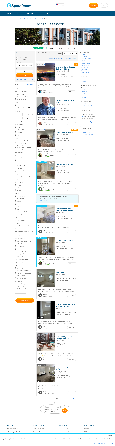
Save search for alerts (68, 58)
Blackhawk (84, 56)
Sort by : (60, 53)
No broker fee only (22, 99)
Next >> (75, 399)
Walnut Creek (85, 72)
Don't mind (20, 268)
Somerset (84, 69)
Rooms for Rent (22, 57)
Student (19, 201)
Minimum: (18, 114)
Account (39, 13)
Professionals (20, 198)
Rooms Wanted (22, 59)
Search (10, 13)
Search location (20, 62)
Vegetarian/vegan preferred (24, 225)
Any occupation (21, 196)
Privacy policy (37, 432)
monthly (26, 94)
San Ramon (84, 67)
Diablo (83, 62)
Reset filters (30, 84)
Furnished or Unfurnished (24, 166)
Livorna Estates (85, 63)
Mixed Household (22, 211)
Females (19, 185)
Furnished (19, 168)
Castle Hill (84, 60)
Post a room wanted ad (65, 432)
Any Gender (20, 204)
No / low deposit (21, 289)
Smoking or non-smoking (24, 241)
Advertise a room (63, 428)
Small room (20, 160)
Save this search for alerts (25, 79)
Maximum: (18, 118)
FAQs (85, 432)
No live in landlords (22, 278)
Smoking (19, 243)
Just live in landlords (22, 275)
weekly (19, 94)
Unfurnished (20, 171)
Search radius (20, 69)
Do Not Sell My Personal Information (103, 443)
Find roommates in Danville (88, 105)
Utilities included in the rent (24, 96)
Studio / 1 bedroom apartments (22, 144)
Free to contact (21, 286)
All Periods (20, 124)
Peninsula (84, 95)
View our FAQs (87, 132)
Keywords (17, 292)
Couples (19, 190)
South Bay (84, 91)
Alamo (83, 54)
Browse (20, 13)
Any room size (21, 155)
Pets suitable (20, 249)
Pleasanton (84, 81)
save (64, 410)
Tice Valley (84, 71)
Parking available (21, 254)
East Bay (83, 93)
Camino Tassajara (86, 58)
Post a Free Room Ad (87, 103)
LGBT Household (21, 223)
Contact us (87, 428)
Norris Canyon (85, 65)
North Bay (84, 97)
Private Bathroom (21, 163)
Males (18, 187)
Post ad (30, 13)
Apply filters (25, 300)
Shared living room (22, 251)
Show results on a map (54, 58)
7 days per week (21, 127)
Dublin (83, 79)
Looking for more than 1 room (25, 176)
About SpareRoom (12, 428)
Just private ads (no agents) (24, 270)
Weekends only (21, 132)
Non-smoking (20, 246)
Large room (20, 157)
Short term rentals (22, 135)
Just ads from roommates (24, 273)
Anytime (19, 105)
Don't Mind (20, 182)
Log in (104, 5)
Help (49, 13)
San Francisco (85, 90)
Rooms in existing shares (23, 140)
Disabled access (21, 256)
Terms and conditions (39, 428)
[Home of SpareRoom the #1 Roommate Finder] (19, 5)
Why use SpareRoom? (13, 432)
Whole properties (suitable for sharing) (24, 148)
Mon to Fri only (21, 129)
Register (93, 5)
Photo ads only (21, 284)
